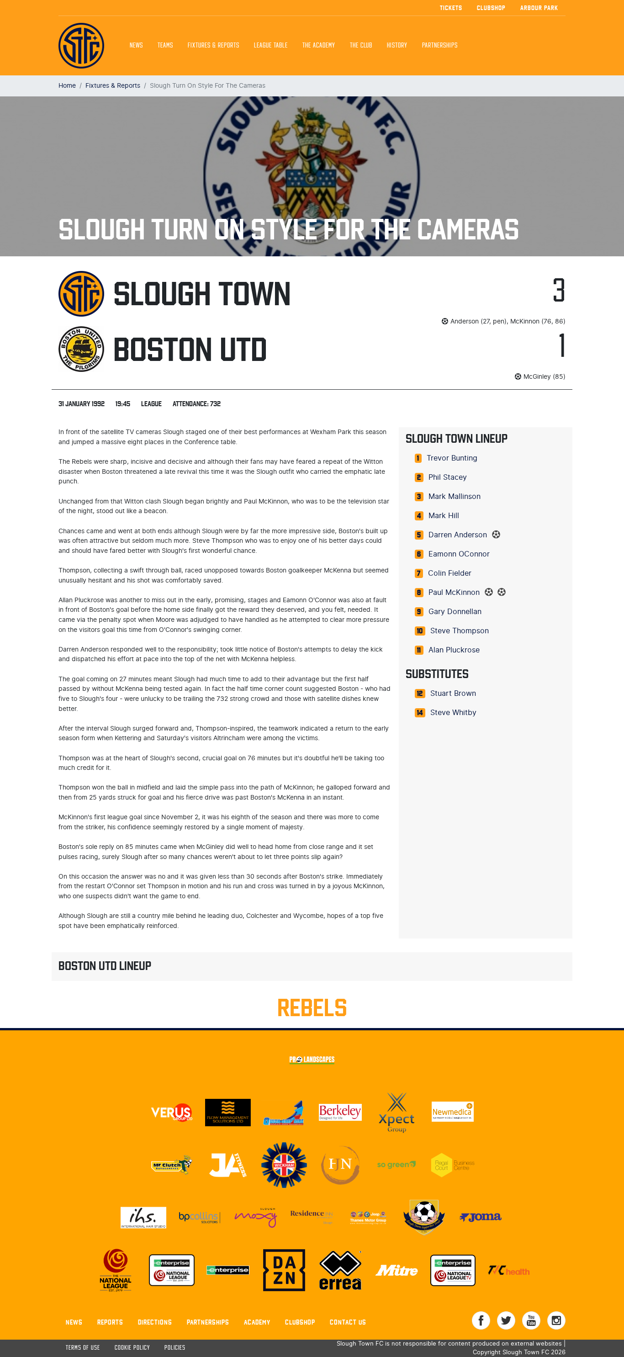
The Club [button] (361, 45)
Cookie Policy (132, 1348)
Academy (257, 1322)
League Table (271, 45)
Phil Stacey (447, 477)
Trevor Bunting (452, 458)
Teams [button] (165, 45)
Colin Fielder (449, 573)
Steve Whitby (453, 712)
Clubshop (491, 8)
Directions (155, 1322)
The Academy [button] (318, 45)
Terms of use (83, 1348)
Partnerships (208, 1322)
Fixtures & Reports (213, 45)
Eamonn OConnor (459, 554)
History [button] (397, 45)
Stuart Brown (453, 693)
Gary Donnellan (454, 611)
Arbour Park (539, 8)
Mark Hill (443, 515)
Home (67, 85)
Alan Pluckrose (454, 650)
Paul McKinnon (454, 592)
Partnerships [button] (440, 45)
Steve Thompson (459, 631)
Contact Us (348, 1322)
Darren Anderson (457, 535)
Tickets (451, 8)
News (136, 45)
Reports (110, 1322)
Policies (174, 1348)
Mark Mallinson (454, 496)
